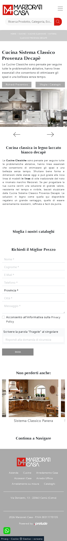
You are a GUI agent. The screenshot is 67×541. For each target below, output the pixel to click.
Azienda (13, 472)
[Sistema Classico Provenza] (16, 134)
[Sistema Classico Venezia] (50, 134)
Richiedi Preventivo (17, 84)
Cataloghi (49, 484)
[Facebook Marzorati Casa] (33, 503)
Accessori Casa (23, 478)
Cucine (22, 34)
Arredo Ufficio (44, 478)
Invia (18, 351)
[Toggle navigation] (60, 8)
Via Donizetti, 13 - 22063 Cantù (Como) (34, 498)
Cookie (15, 538)
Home (13, 34)
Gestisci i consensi (33, 538)
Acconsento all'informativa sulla (33, 319)
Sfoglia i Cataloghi (50, 84)
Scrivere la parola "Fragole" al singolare (30, 332)
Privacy (5, 538)
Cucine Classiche (37, 34)
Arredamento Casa (47, 472)
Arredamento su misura (25, 484)
